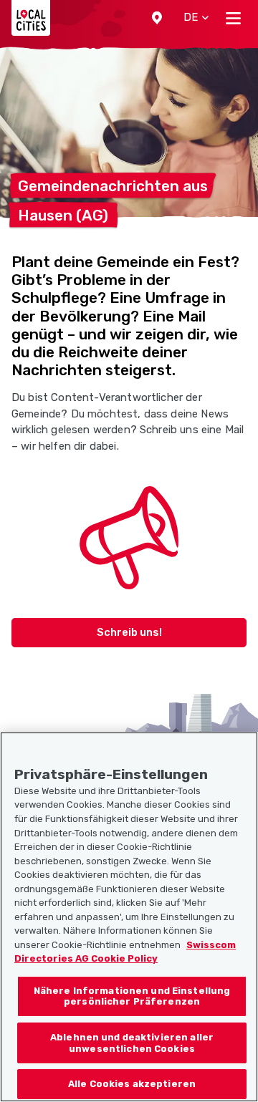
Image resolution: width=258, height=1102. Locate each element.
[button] (157, 17)
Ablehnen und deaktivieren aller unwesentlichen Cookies (132, 1043)
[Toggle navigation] (233, 18)
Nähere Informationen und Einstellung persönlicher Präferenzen (132, 996)
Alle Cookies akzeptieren (132, 1083)
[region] (129, 917)
